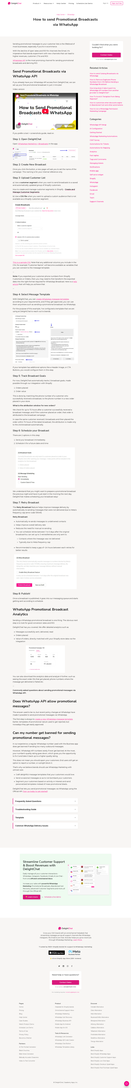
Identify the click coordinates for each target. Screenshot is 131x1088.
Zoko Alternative (96, 1010)
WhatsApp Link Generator (63, 1037)
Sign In (105, 3)
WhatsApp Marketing (62, 1014)
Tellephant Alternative (98, 1031)
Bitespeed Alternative (98, 1021)
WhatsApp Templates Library (64, 1047)
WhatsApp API (19, 60)
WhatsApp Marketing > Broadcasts (33, 144)
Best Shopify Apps (97, 1050)
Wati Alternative (96, 1014)
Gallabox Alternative (97, 1027)
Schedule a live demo (52, 897)
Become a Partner (25, 1038)
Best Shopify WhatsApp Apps (100, 1054)
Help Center (61, 3)
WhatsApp (70, 14)
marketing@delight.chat (72, 992)
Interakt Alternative (97, 1007)
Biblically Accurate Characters (29, 1057)
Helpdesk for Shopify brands (64, 1007)
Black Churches (24, 1050)
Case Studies (23, 1021)
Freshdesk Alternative (98, 1034)
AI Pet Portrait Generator (27, 1047)
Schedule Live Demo (84, 3)
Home (21, 1007)
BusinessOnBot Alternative (100, 1017)
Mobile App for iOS (61, 1027)
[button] (37, 3)
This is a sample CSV (22, 262)
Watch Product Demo (26, 1024)
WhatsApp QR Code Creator (64, 1040)
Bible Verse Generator (26, 1054)
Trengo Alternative (97, 1041)
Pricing (71, 3)
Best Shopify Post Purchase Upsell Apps (104, 1068)
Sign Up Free (117, 3)
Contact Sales (106, 55)
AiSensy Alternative (97, 1024)
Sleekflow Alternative (98, 1038)
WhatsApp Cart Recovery (63, 1017)
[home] (14, 3)
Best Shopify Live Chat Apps (100, 1061)
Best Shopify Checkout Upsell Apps (102, 1064)
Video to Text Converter (27, 1061)
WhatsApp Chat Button (63, 1043)
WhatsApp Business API (63, 1021)
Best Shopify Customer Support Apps (103, 1057)
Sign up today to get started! (35, 791)
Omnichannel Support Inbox (64, 1010)
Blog (20, 1014)
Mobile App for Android (62, 1024)
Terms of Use (23, 1031)
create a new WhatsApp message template (54, 719)
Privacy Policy (23, 1034)
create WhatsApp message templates (52, 299)
